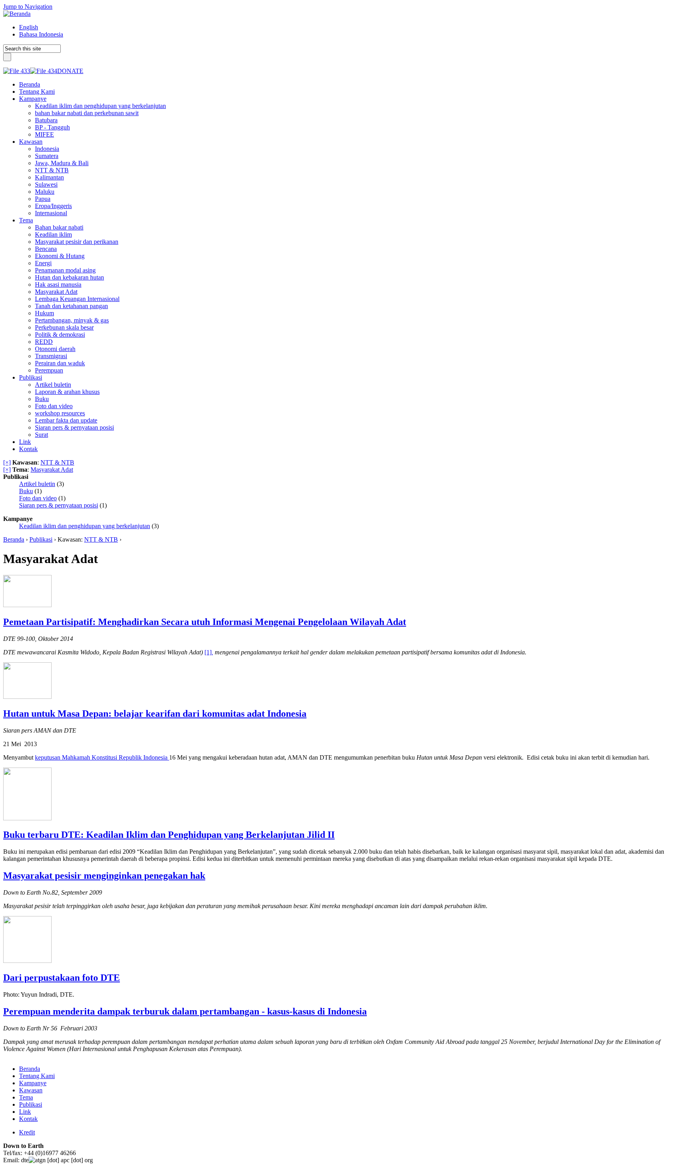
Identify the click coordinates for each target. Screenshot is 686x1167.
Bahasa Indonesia (41, 34)
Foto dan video (38, 498)
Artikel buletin (37, 483)
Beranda (13, 539)
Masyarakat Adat (52, 469)
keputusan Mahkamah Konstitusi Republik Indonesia (102, 757)
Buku (26, 491)
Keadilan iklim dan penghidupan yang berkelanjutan (84, 526)
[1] (208, 652)
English (28, 27)
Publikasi (40, 539)
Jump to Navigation (27, 6)
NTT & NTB (57, 462)
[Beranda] (17, 13)
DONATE (70, 71)
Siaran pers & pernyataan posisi (58, 505)
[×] (7, 462)
